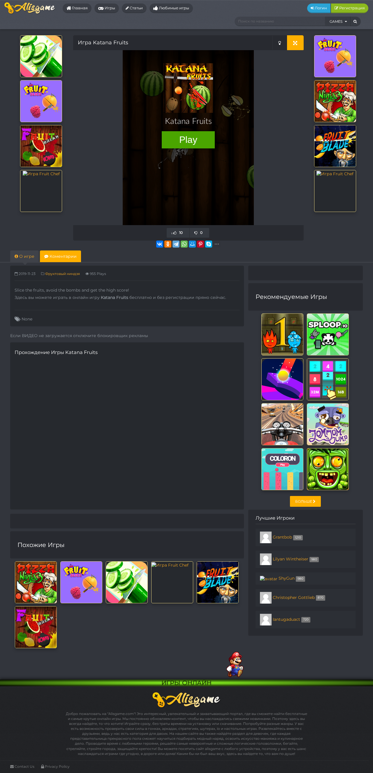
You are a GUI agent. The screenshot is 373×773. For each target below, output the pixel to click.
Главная (79, 8)
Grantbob (282, 537)
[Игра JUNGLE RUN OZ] (328, 468)
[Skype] (208, 244)
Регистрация (351, 8)
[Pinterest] (200, 244)
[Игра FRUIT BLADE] (335, 145)
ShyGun (287, 578)
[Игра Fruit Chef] (41, 173)
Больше (304, 501)
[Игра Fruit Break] (41, 145)
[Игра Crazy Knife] (41, 56)
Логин (320, 8)
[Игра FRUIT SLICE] (41, 101)
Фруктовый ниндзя (62, 273)
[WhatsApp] (184, 244)
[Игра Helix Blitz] (282, 378)
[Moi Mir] (192, 244)
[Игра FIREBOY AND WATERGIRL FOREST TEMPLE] (282, 333)
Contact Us (24, 766)
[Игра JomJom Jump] (328, 423)
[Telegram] (176, 244)
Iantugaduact (286, 619)
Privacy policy (57, 766)
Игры (109, 8)
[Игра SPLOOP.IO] (328, 333)
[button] (338, 21)
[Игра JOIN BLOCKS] (328, 378)
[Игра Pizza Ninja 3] (335, 101)
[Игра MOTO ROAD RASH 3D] (282, 423)
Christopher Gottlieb (294, 597)
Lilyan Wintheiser (290, 559)
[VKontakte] (159, 244)
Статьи (136, 8)
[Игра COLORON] (282, 468)
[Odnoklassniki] (167, 244)
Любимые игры (173, 8)
